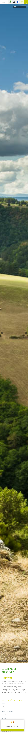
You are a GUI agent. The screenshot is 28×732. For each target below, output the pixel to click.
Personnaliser (12, 730)
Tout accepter (20, 730)
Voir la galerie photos (20, 7)
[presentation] (2, 333)
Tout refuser (4, 730)
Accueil (3, 664)
